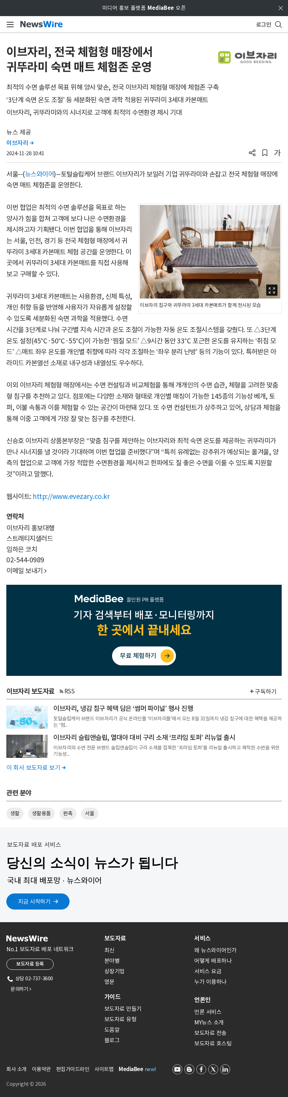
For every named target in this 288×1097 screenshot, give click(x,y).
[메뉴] (9, 24)
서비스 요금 (207, 971)
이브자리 (19, 143)
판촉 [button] (68, 813)
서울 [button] (89, 813)
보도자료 (115, 938)
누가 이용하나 (210, 981)
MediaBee (131, 1069)
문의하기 (21, 989)
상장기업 (114, 971)
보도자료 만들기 (123, 1008)
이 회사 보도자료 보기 (35, 768)
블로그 (112, 1040)
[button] (252, 153)
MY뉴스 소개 (209, 1022)
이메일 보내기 (26, 571)
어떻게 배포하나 (212, 960)
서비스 (202, 938)
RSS (69, 691)
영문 (109, 981)
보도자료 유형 (120, 1019)
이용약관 (41, 1069)
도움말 (112, 1029)
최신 (109, 950)
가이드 (112, 997)
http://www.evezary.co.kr (71, 496)
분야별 (112, 960)
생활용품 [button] (41, 813)
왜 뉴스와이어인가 (215, 950)
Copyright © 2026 (26, 1084)
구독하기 (265, 691)
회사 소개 (16, 1069)
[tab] (146, 938)
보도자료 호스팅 (212, 1043)
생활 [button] (15, 813)
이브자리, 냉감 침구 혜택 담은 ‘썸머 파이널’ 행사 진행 (123, 708)
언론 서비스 (207, 1011)
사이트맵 (103, 1069)
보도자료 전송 (210, 1032)
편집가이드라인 (73, 1069)
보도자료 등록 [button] (30, 964)
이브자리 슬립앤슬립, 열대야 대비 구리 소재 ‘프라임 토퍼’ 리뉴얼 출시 (144, 737)
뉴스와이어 (39, 174)
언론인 (202, 1000)
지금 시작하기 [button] (34, 901)
